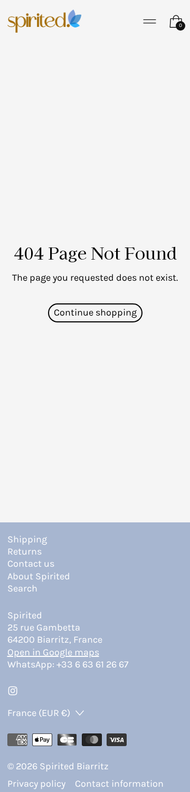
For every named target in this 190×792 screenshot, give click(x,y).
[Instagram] (12, 690)
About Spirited (38, 576)
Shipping (27, 539)
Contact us (30, 563)
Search (22, 588)
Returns (24, 551)
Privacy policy (36, 783)
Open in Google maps (53, 652)
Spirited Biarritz (74, 766)
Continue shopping (95, 312)
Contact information (119, 783)
